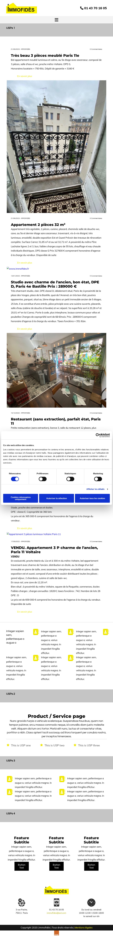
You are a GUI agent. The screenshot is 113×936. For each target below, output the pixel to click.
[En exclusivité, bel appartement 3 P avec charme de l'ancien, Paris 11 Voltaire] (56, 534)
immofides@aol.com (56, 913)
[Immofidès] (21, 8)
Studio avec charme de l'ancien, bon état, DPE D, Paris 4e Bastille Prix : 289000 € (55, 284)
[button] (21, 866)
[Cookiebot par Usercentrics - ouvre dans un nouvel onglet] (98, 435)
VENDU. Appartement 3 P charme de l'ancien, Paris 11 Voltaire (54, 550)
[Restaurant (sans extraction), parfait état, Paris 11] (56, 370)
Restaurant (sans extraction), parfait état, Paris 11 (56, 421)
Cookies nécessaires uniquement (21, 498)
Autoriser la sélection (56, 498)
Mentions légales (83, 927)
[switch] (43, 479)
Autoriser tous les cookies (92, 498)
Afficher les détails (95, 489)
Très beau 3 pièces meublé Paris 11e (45, 55)
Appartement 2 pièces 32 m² (38, 225)
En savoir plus (24, 76)
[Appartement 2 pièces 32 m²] (56, 146)
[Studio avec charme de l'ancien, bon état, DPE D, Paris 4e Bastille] (56, 269)
